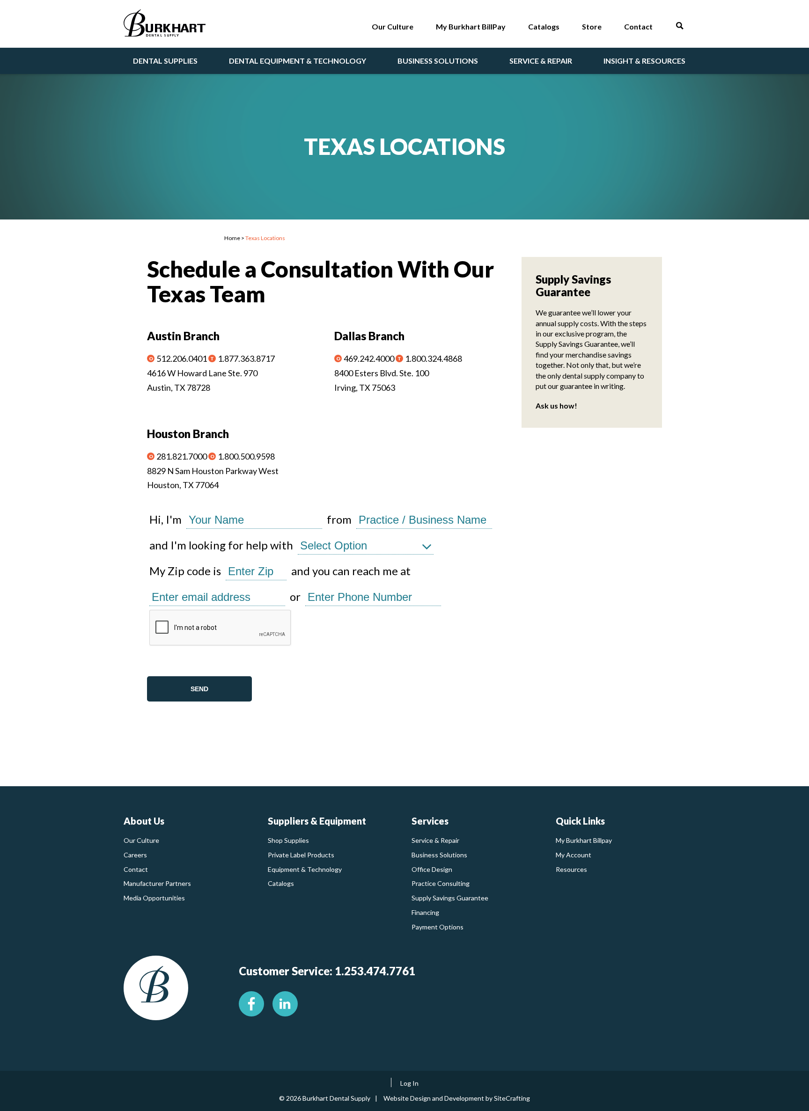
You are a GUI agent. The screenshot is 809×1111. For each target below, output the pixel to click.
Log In (409, 1083)
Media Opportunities (154, 898)
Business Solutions (439, 855)
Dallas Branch (369, 336)
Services (430, 820)
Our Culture (141, 840)
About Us (144, 820)
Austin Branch (183, 336)
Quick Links (580, 820)
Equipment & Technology (305, 869)
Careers (135, 855)
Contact (136, 869)
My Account (573, 855)
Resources (571, 869)
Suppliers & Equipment (317, 820)
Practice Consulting (441, 883)
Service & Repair (435, 840)
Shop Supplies (288, 840)
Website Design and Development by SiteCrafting (456, 1098)
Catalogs (281, 883)
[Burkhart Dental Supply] (165, 25)
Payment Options (437, 927)
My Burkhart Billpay (584, 840)
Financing (425, 912)
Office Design (432, 869)
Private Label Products (301, 855)
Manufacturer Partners (157, 883)
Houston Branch (188, 433)
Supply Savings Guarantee (450, 898)
